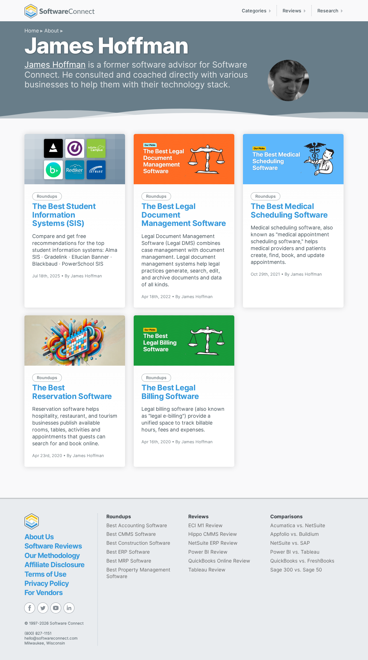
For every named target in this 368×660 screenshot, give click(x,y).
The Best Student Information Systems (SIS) (64, 215)
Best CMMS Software (131, 534)
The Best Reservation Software (72, 392)
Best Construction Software (138, 543)
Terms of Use (45, 574)
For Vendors (43, 592)
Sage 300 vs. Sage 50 (296, 570)
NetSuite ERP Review (212, 543)
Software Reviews (53, 546)
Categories (254, 11)
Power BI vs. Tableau (294, 552)
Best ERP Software (128, 552)
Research (327, 11)
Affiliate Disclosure (54, 564)
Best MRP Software (128, 561)
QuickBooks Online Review (219, 561)
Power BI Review (207, 552)
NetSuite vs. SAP (290, 543)
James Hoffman (55, 65)
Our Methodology (52, 555)
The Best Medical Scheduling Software (289, 211)
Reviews (292, 11)
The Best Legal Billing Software (170, 392)
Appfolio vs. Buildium (294, 534)
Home (31, 31)
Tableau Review (206, 570)
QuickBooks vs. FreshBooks (302, 561)
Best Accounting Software (136, 525)
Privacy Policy (46, 583)
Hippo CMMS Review (212, 534)
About (51, 31)
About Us (39, 536)
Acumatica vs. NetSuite (297, 525)
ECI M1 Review (205, 525)
